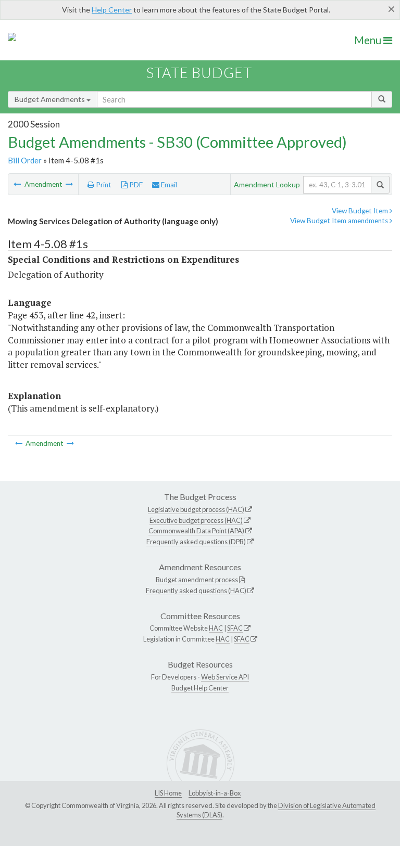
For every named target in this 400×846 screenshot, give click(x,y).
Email (168, 185)
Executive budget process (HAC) (196, 520)
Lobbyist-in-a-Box (215, 793)
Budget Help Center (200, 688)
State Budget (199, 72)
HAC (216, 628)
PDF (135, 185)
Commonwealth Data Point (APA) (196, 531)
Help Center (112, 9)
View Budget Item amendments (340, 220)
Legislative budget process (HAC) (196, 509)
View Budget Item (361, 211)
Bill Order (25, 160)
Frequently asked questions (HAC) (196, 590)
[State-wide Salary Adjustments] (69, 184)
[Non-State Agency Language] (18, 184)
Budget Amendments (50, 99)
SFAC (235, 628)
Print (102, 185)
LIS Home (168, 793)
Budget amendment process (197, 579)
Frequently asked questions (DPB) (196, 541)
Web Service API (225, 677)
